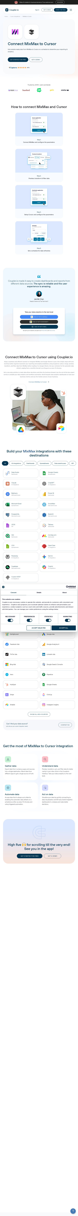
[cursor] (31, 32)
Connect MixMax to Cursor (38, 382)
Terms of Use (52, 330)
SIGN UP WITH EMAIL (40, 326)
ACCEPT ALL (63, 628)
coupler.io (12, 9)
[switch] (29, 620)
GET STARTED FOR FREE (30, 856)
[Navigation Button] (71, 10)
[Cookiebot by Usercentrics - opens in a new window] (67, 587)
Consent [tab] (13, 592)
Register (60, 2)
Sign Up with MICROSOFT (40, 321)
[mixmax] (15, 32)
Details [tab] (39, 592)
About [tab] (64, 592)
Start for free (61, 10)
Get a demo (47, 10)
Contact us (65, 725)
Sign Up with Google (40, 317)
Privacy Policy (44, 330)
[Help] (73, 1211)
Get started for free (18, 59)
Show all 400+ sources (39, 714)
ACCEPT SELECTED (39, 628)
